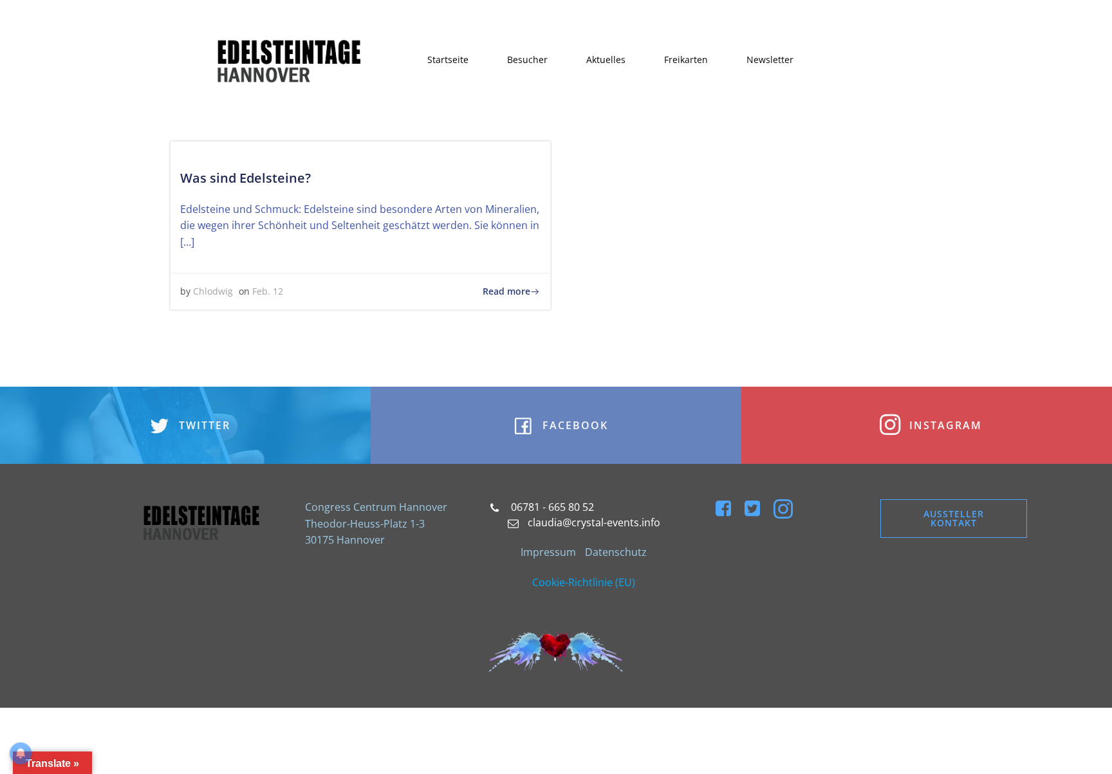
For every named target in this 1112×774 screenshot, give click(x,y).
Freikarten (686, 59)
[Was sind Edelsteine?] (360, 149)
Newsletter (769, 59)
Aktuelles (606, 59)
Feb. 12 (267, 291)
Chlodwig (213, 291)
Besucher (527, 59)
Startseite (447, 59)
